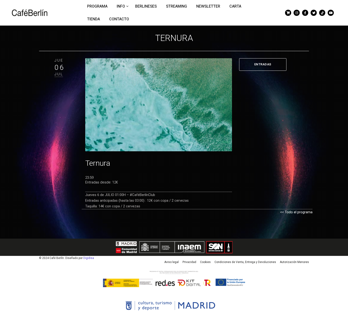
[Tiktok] (322, 13)
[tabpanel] (159, 105)
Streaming (176, 6)
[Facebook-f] (305, 13)
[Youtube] (331, 13)
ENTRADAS (262, 64)
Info (121, 6)
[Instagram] (297, 13)
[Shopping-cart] (288, 13)
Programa (97, 6)
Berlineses (146, 6)
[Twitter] (314, 13)
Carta (235, 6)
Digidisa (88, 258)
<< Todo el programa (296, 212)
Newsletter (208, 6)
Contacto (119, 19)
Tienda (93, 19)
